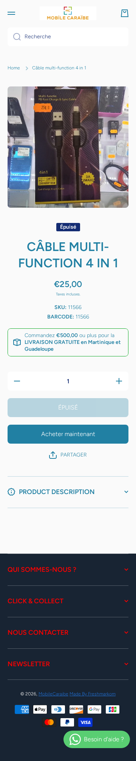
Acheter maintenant (68, 434)
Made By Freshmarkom (93, 694)
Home (14, 68)
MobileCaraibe (53, 694)
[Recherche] (14, 36)
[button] (124, 13)
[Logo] (68, 13)
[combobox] (68, 36)
